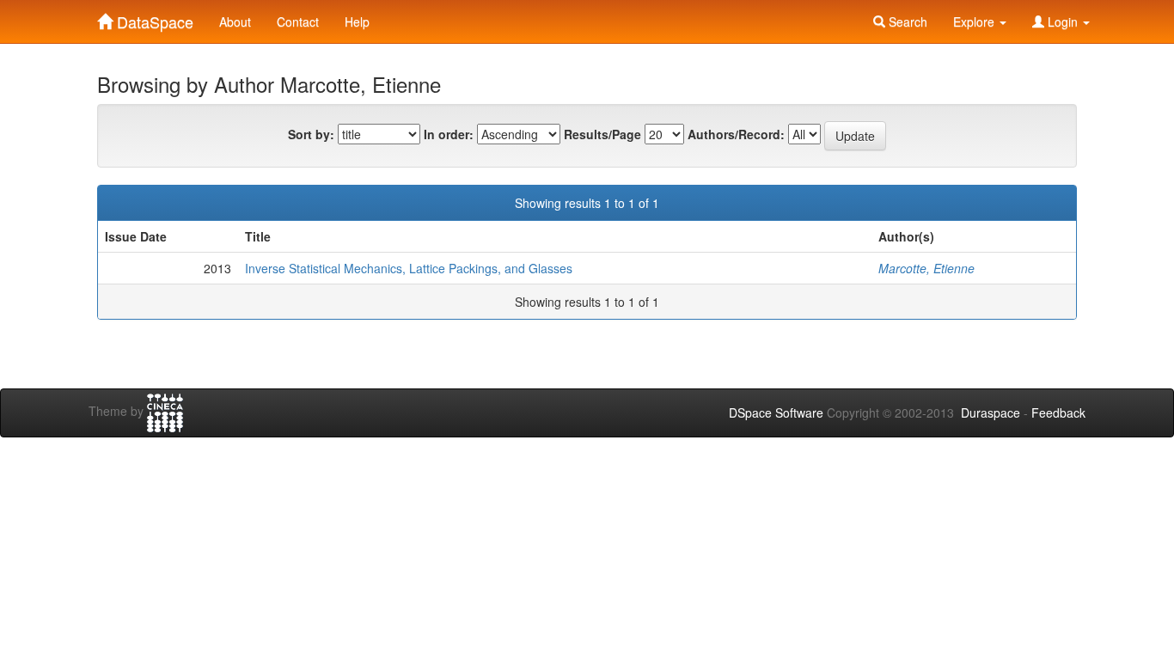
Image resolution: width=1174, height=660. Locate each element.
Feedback (1058, 412)
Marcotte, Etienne (926, 268)
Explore (975, 21)
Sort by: (311, 134)
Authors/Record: (736, 134)
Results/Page (602, 134)
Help (357, 21)
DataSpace (153, 18)
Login (1062, 21)
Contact (298, 21)
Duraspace (990, 412)
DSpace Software (776, 412)
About (235, 21)
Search (906, 21)
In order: (449, 134)
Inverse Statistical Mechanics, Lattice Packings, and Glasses (408, 268)
